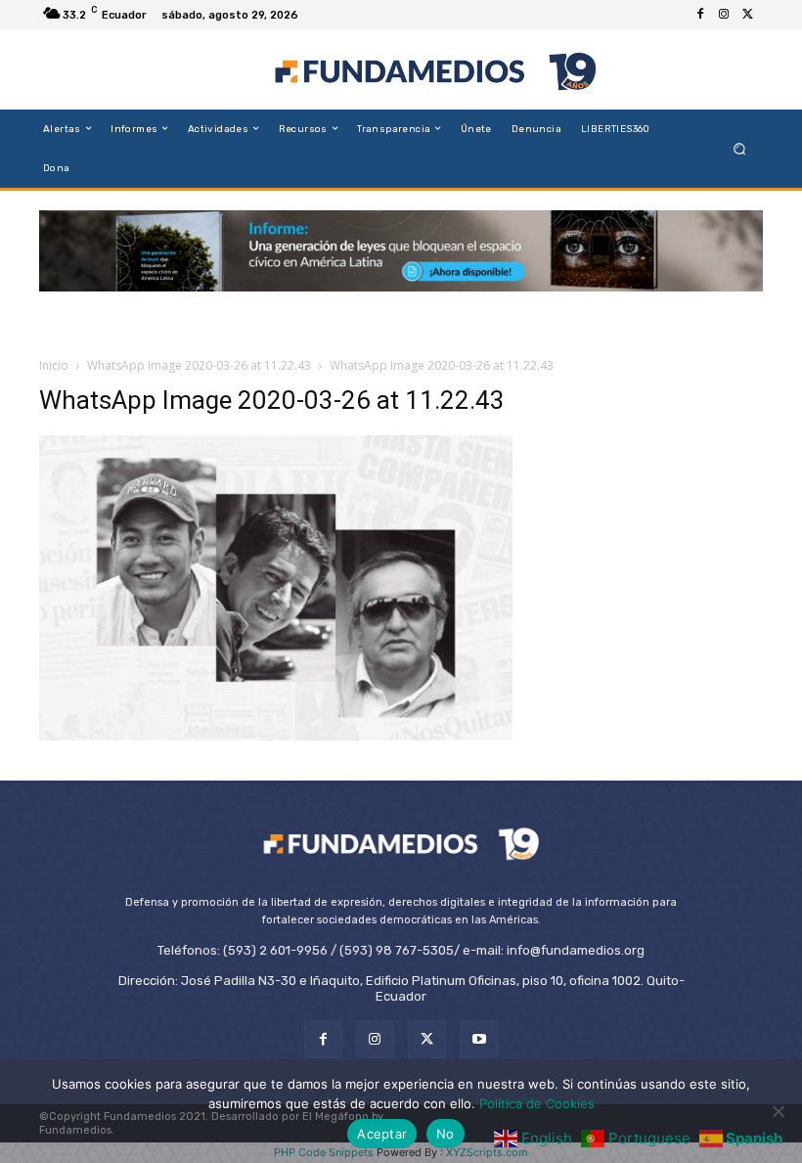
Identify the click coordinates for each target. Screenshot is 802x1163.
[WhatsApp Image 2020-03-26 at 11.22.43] (275, 735)
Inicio (53, 365)
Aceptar (382, 1133)
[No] (777, 1111)
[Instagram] (723, 14)
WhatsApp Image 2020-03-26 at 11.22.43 (199, 365)
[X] (747, 14)
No (445, 1133)
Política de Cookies (537, 1103)
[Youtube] (479, 1039)
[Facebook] (700, 14)
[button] (740, 148)
